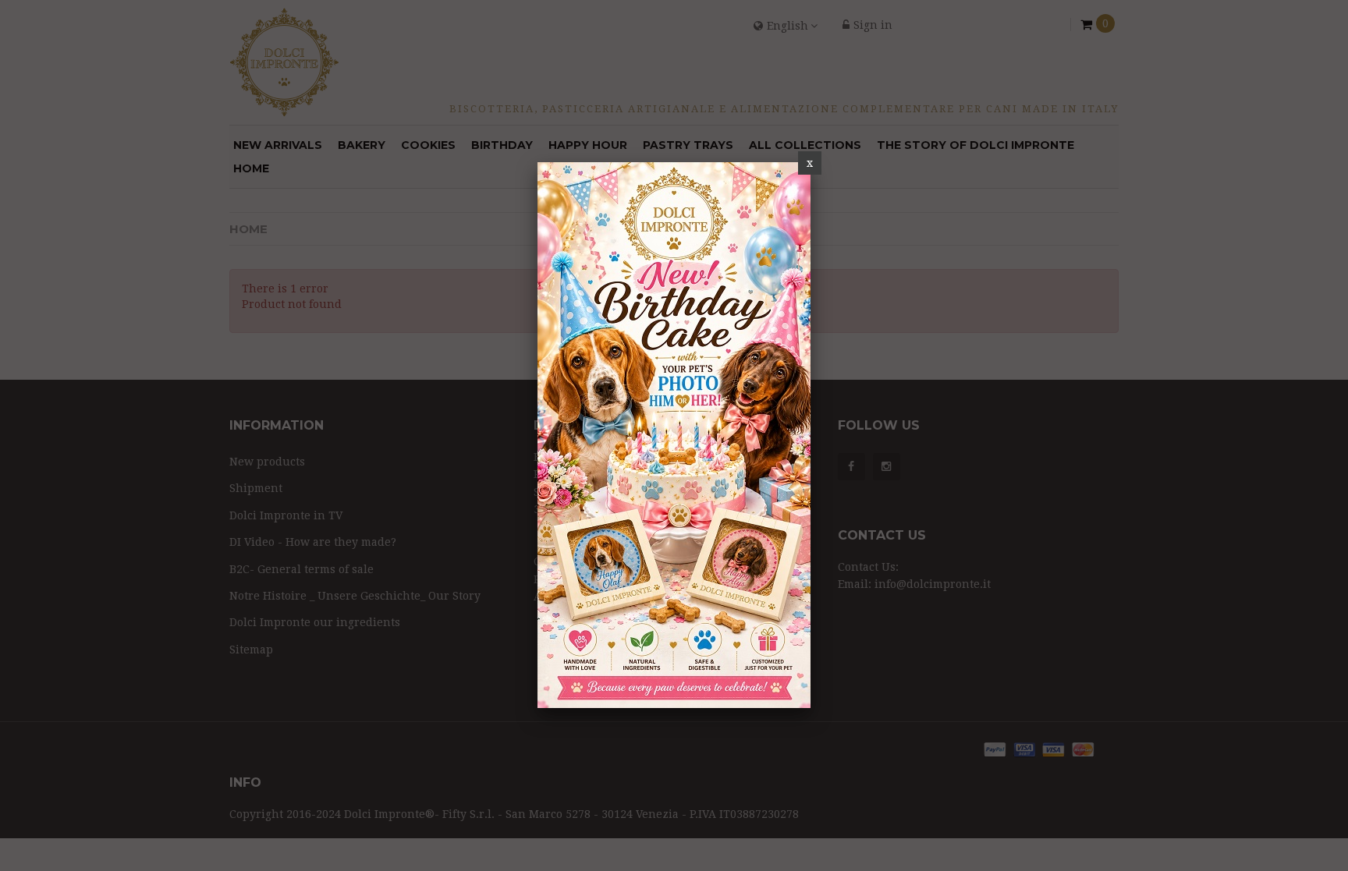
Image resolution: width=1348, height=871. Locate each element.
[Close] (809, 163)
